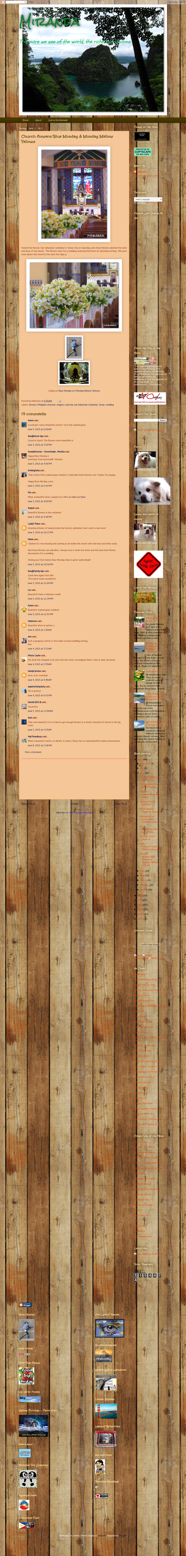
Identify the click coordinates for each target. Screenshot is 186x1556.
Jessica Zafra (140, 1142)
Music (137, 958)
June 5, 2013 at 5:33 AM (39, 729)
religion (60, 404)
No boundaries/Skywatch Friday (150, 829)
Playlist (144, 958)
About (38, 120)
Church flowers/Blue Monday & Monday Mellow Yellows (149, 859)
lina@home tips (36, 436)
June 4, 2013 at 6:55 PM (40, 695)
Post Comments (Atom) (80, 812)
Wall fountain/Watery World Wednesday (150, 847)
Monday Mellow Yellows (88, 390)
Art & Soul (139, 1011)
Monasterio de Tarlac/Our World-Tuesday (148, 819)
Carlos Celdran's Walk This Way (150, 1163)
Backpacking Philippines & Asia (150, 1006)
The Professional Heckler (147, 979)
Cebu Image (140, 1016)
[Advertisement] (74, 779)
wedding (110, 404)
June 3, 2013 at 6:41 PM (40, 485)
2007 (140, 919)
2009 (140, 909)
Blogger (122, 1535)
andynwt (102, 1535)
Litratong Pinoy (142, 1056)
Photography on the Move (147, 1071)
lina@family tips (36, 571)
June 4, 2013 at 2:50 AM (39, 629)
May (142, 871)
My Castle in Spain (143, 1021)
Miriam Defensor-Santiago (147, 1157)
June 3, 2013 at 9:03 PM (40, 501)
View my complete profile (146, 175)
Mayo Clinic (140, 1226)
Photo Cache (34, 655)
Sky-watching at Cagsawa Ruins (154, 723)
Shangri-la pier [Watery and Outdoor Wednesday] (153, 647)
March (143, 880)
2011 (139, 900)
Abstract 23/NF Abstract (148, 838)
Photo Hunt (139, 974)
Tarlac (102, 404)
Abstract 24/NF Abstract (148, 803)
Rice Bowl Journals (143, 1205)
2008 (140, 914)
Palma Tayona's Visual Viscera (149, 1108)
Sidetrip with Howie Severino (148, 1168)
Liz (29, 589)
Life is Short (140, 1098)
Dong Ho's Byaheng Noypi (147, 1061)
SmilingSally (34, 470)
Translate (156, 203)
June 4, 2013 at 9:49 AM (39, 679)
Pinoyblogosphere (143, 1236)
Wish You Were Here (144, 1114)
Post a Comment (33, 752)
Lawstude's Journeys (144, 1077)
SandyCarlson (34, 670)
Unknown (32, 620)
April (142, 875)
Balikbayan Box (141, 1199)
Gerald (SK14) (34, 702)
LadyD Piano (34, 523)
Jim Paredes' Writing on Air (147, 1124)
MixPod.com (157, 958)
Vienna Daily (140, 1093)
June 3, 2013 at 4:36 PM (40, 463)
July (142, 768)
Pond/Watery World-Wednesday (150, 810)
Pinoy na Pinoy (141, 995)
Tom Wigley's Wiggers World (148, 1066)
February (145, 885)
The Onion (139, 1231)
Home (25, 120)
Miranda (49, 21)
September (145, 763)
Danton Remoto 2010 (144, 985)
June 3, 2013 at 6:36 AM (39, 429)
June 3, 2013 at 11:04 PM (40, 583)
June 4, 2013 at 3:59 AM (39, 664)
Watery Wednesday (143, 1027)
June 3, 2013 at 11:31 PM (40, 614)
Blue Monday (65, 390)
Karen (31, 420)
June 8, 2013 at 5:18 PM (40, 745)
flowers (32, 404)
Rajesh (31, 507)
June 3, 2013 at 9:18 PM (40, 516)
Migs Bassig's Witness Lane (148, 1119)
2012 (140, 895)
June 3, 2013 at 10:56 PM (40, 564)
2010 (140, 905)
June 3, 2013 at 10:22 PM (40, 532)
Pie (29, 492)
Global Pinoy (140, 1173)
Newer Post (28, 803)
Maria (30, 539)
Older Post (120, 803)
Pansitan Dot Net (142, 1194)
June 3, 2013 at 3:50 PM (40, 444)
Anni (30, 717)
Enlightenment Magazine (146, 1189)
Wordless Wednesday (145, 1045)
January (144, 889)
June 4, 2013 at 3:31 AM (39, 648)
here (74, 496)
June (142, 773)
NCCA (137, 1210)
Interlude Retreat (142, 1184)
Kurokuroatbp (141, 1087)
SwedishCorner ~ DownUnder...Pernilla (46, 451)
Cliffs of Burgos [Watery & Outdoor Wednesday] (155, 697)
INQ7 (136, 1220)
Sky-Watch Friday (143, 1050)
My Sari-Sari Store (143, 1103)
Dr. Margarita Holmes (144, 1152)
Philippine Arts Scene (144, 1178)
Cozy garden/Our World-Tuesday (149, 785)
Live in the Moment (58, 120)
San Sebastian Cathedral (86, 404)
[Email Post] (59, 400)
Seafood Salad (153, 671)
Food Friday (140, 1032)
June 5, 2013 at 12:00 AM (40, 710)
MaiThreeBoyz (35, 736)
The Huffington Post (144, 1000)
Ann (30, 636)
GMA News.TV (141, 1215)
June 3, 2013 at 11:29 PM (40, 598)
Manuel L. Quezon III (144, 1147)
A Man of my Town (143, 1082)
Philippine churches (46, 404)
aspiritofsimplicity (36, 686)
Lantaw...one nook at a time (147, 990)
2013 (140, 759)
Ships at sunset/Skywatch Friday (150, 794)
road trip (69, 404)
